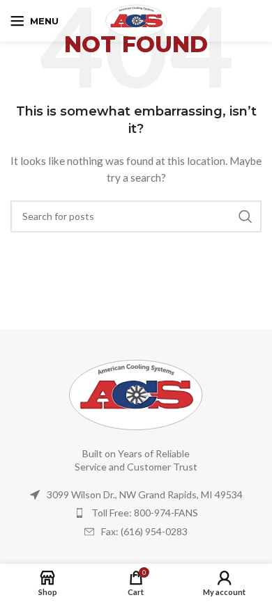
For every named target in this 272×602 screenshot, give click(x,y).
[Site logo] (136, 20)
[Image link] (136, 393)
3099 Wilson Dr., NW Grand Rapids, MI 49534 (145, 494)
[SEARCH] (245, 216)
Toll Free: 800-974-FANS (144, 512)
